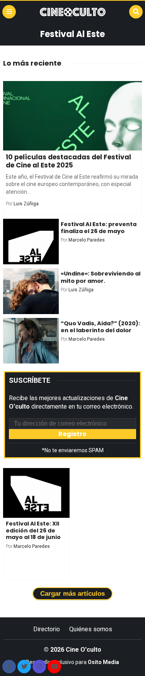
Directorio (46, 629)
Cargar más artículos (72, 593)
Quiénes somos (90, 629)
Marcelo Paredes (86, 240)
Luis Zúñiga (26, 203)
